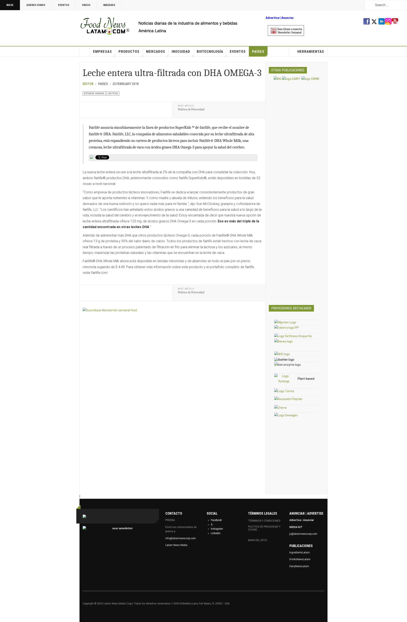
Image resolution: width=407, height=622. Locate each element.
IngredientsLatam (299, 552)
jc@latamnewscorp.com (303, 533)
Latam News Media (176, 545)
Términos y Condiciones (264, 520)
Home (85, 51)
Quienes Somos (35, 5)
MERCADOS (155, 51)
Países (258, 51)
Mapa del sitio (257, 540)
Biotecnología (210, 51)
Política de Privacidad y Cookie (264, 528)
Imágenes (109, 5)
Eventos (63, 5)
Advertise (272, 17)
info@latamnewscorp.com (180, 538)
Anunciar (308, 520)
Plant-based (306, 378)
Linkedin (215, 533)
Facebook (216, 520)
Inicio (9, 5)
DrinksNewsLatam (300, 559)
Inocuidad (181, 51)
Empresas (102, 51)
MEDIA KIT (295, 527)
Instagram (217, 528)
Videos (86, 5)
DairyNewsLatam (299, 566)
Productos (128, 51)
